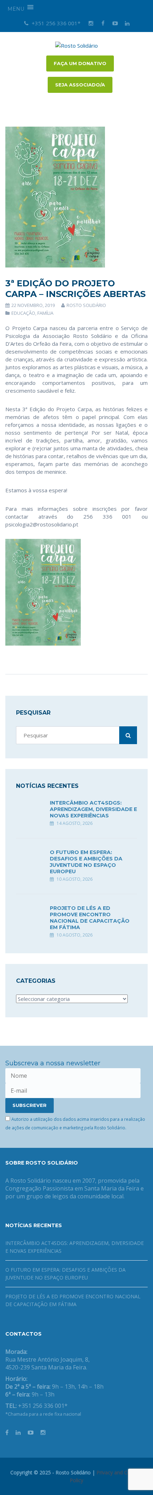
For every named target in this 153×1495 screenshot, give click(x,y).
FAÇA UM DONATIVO (80, 63)
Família (45, 313)
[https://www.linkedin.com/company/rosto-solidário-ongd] (18, 1432)
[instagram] (90, 23)
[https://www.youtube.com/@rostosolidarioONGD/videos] (30, 1432)
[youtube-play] (115, 23)
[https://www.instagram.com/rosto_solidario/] (43, 1432)
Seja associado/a (80, 85)
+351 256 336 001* (55, 23)
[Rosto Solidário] (76, 44)
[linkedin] (127, 23)
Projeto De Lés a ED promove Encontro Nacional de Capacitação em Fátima (90, 918)
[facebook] (102, 23)
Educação (23, 313)
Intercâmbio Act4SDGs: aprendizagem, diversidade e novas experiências (93, 809)
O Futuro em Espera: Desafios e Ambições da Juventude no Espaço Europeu (86, 862)
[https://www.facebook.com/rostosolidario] (7, 1432)
